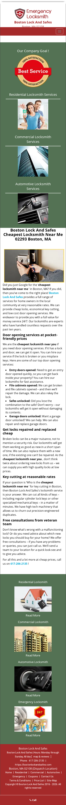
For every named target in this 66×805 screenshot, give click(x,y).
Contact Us (47, 776)
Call (33, 800)
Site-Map (52, 780)
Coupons (33, 776)
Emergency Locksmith (33, 702)
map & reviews (41, 756)
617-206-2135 (18, 564)
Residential (21, 772)
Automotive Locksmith (33, 662)
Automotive (53, 772)
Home (8, 772)
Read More (33, 615)
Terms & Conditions (20, 780)
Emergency (19, 776)
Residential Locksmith (33, 582)
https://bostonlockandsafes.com (33, 764)
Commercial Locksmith (33, 622)
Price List (39, 780)
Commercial (37, 772)
